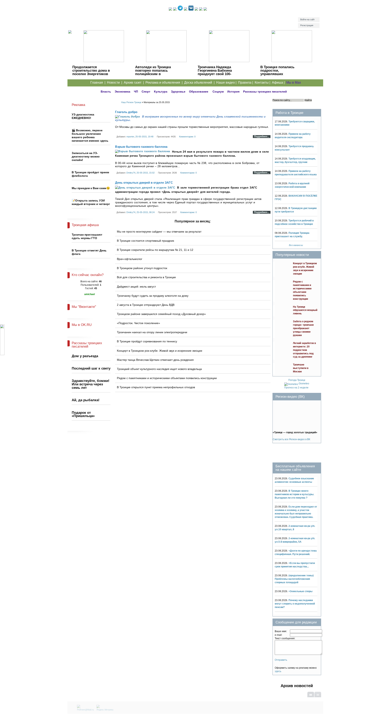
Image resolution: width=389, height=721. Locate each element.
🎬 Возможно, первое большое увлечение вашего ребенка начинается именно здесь (90, 135)
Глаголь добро (126, 112)
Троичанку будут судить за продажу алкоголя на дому (152, 295)
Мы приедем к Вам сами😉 (91, 188)
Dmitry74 (130, 172)
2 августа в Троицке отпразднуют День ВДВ (145, 304)
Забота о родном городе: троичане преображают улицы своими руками (303, 328)
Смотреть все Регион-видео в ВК (291, 439)
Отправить (281, 659)
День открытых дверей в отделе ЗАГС (144, 182)
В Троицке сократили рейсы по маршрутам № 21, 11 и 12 (155, 249)
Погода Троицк (296, 380)
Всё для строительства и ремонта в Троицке (146, 277)
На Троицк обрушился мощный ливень (305, 310)
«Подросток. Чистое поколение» (138, 323)
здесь (278, 671)
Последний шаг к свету (91, 368)
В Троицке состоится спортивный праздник (145, 240)
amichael (89, 294)
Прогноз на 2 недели (296, 387)
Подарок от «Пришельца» (83, 414)
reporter (130, 136)
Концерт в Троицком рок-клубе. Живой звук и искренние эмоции (159, 350)
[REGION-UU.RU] (118, 17)
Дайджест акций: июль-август (136, 286)
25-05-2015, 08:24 (146, 212)
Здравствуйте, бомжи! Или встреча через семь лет (90, 384)
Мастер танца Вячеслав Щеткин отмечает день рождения (155, 359)
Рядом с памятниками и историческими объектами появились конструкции (167, 378)
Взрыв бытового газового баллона (141, 146)
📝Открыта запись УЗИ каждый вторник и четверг (91, 202)
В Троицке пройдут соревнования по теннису (147, 341)
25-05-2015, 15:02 (146, 172)
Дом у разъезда (85, 356)
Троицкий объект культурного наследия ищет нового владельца (159, 369)
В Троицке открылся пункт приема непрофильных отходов (156, 387)
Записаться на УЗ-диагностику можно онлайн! (86, 156)
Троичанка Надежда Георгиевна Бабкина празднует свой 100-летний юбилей (215, 72)
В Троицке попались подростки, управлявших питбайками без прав (278, 72)
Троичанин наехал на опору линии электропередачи (152, 332)
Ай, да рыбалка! (85, 400)
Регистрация (306, 25)
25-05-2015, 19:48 (144, 136)
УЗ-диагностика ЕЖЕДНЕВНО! (83, 116)
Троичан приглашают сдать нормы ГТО (87, 236)
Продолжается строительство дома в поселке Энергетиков (91, 70)
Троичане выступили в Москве (300, 368)
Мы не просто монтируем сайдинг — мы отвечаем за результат (159, 231)
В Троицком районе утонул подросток (142, 268)
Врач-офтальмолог (129, 259)
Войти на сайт (307, 19)
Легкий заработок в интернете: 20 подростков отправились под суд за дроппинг (304, 350)
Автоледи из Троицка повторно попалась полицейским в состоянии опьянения (153, 72)
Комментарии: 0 (187, 136)
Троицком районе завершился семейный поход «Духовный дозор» (161, 314)
